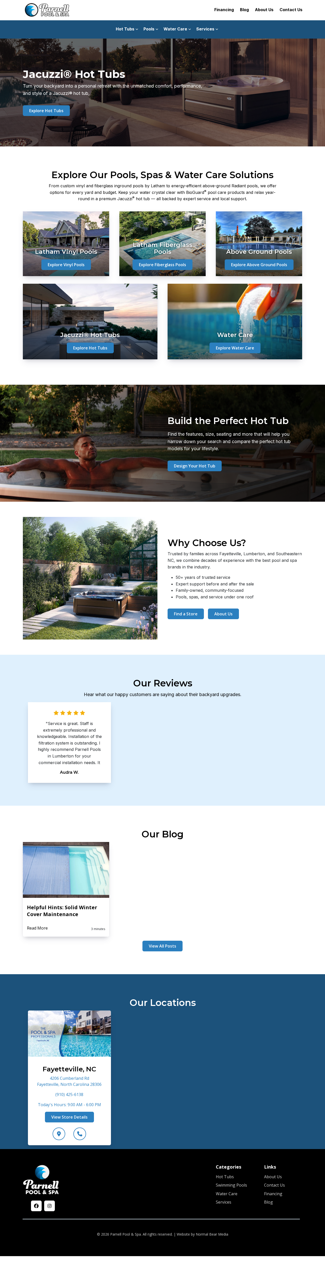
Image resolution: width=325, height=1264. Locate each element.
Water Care (226, 1193)
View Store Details (69, 1117)
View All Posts (162, 946)
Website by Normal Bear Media (202, 1234)
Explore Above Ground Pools (259, 264)
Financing (224, 9)
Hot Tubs (225, 1176)
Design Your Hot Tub (194, 466)
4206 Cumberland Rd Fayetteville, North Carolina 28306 (69, 1081)
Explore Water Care (235, 348)
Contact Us (291, 9)
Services (223, 1202)
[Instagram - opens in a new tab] (49, 1206)
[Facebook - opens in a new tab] (36, 1206)
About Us (264, 9)
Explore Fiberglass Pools (162, 264)
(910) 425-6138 (69, 1094)
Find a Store (186, 614)
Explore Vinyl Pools (66, 264)
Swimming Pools (231, 1185)
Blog (244, 9)
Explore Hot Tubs (46, 110)
